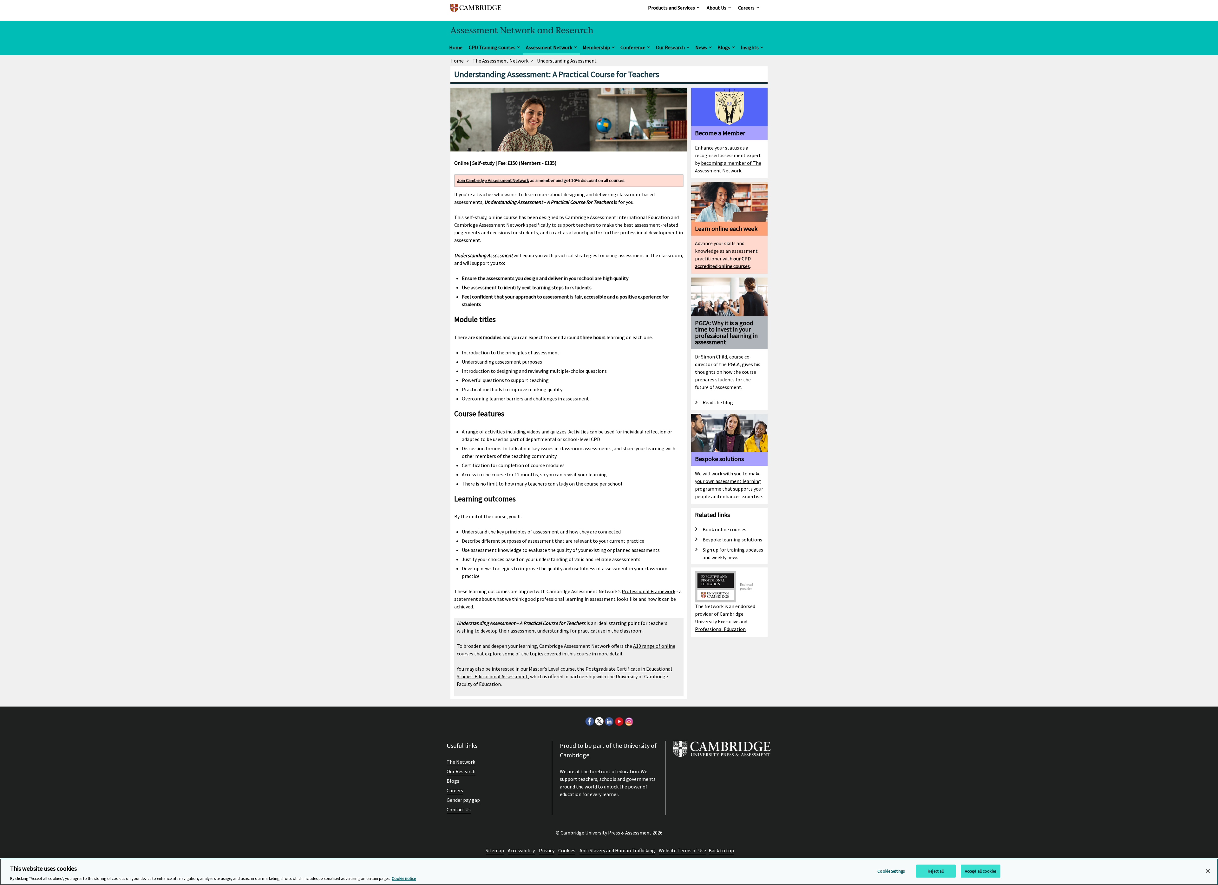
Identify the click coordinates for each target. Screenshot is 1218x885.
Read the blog (718, 402)
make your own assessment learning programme (728, 481)
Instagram (628, 721)
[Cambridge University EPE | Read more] (725, 575)
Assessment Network (549, 47)
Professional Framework (648, 591)
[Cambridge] (475, 11)
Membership (596, 47)
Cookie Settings (891, 871)
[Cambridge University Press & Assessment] (722, 751)
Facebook (589, 721)
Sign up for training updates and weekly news (733, 553)
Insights (750, 47)
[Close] (1208, 871)
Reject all (936, 871)
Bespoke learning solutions (732, 539)
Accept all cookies (980, 871)
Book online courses (724, 529)
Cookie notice (404, 878)
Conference (632, 47)
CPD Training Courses (492, 47)
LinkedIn (609, 721)
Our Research (670, 47)
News (701, 47)
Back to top (721, 850)
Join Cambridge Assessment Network (493, 180)
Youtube (618, 721)
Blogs (723, 47)
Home (455, 47)
